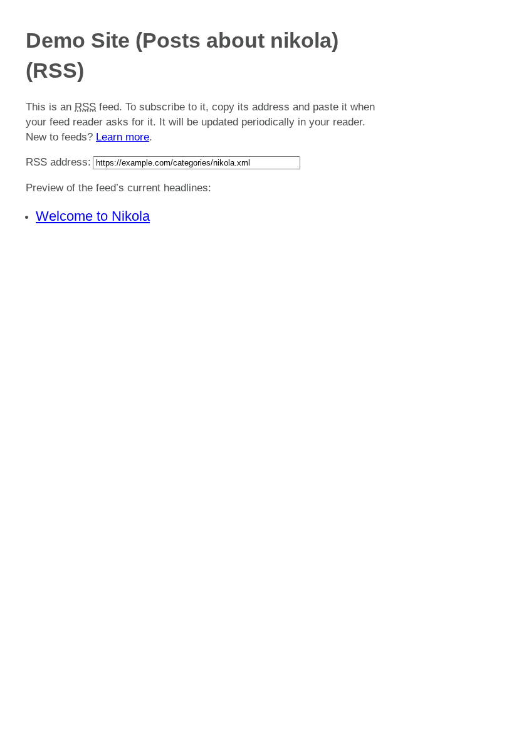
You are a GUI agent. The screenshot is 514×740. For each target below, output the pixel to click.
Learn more (122, 137)
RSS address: (58, 162)
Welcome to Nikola (93, 216)
